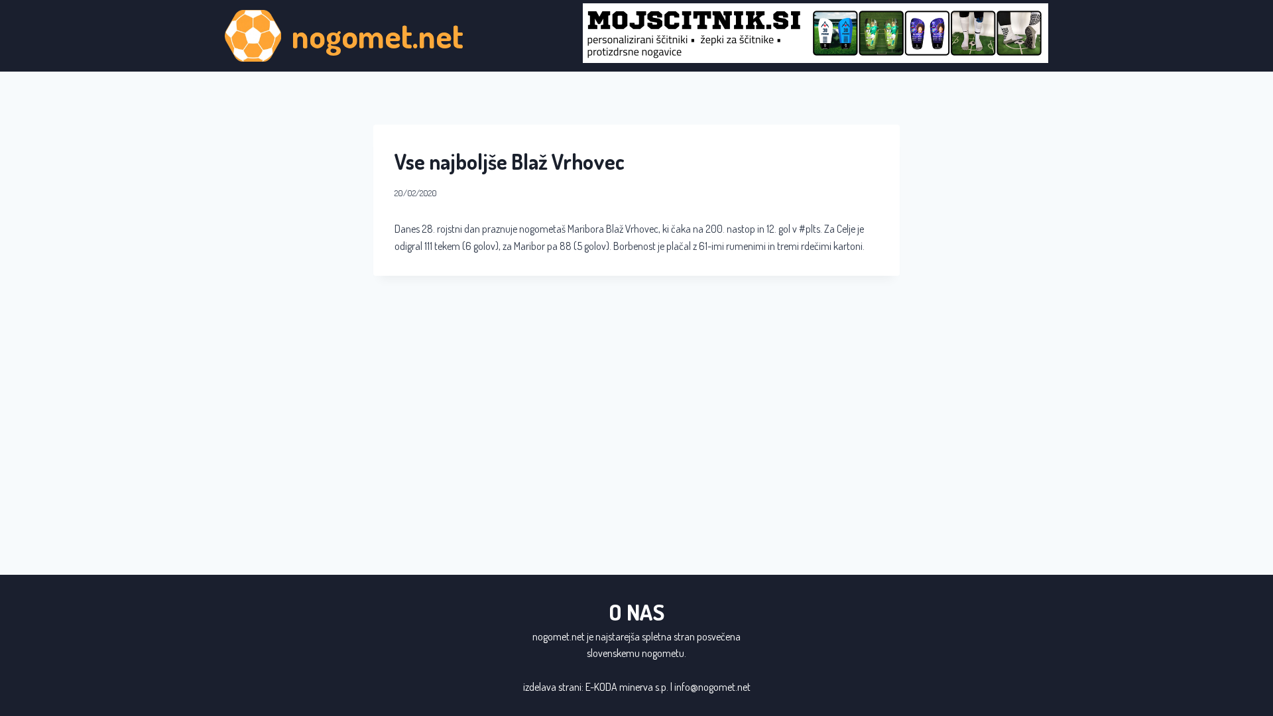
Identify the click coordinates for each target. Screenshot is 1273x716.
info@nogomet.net (712, 686)
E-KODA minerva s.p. (626, 686)
